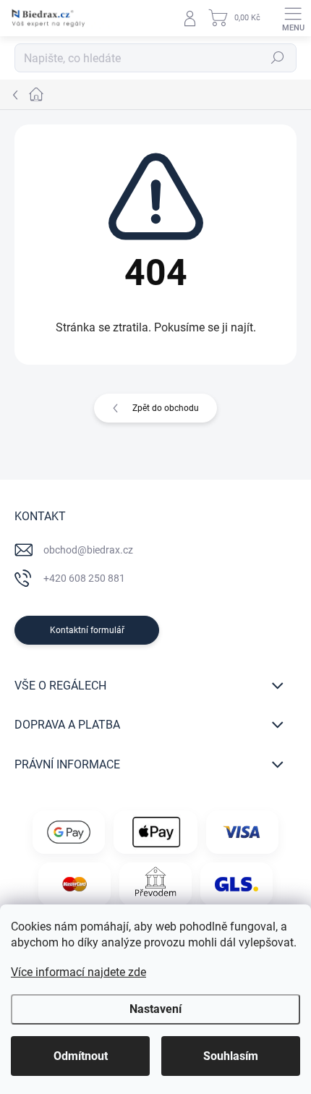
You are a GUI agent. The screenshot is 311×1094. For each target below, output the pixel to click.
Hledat (278, 58)
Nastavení (155, 1009)
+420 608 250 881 (84, 578)
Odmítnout (81, 1056)
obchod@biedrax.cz (88, 550)
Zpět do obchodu (165, 408)
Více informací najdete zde (78, 972)
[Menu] (293, 18)
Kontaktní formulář (87, 630)
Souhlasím (230, 1056)
